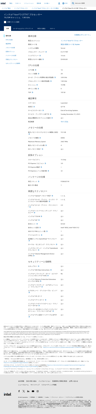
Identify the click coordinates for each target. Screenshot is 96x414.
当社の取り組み (31, 381)
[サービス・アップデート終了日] (51, 114)
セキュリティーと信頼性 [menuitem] (13, 63)
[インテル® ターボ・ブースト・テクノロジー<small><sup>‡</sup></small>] (30, 207)
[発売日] (34, 106)
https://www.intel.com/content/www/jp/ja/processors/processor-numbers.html (62, 347)
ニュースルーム (23, 385)
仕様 (7, 28)
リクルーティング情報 (48, 385)
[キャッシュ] (37, 85)
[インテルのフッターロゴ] (7, 394)
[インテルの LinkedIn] (28, 391)
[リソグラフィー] (40, 55)
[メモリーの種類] (40, 138)
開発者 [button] (39, 3)
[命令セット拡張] (40, 227)
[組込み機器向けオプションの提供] (52, 118)
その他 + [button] (47, 3)
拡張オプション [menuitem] (10, 51)
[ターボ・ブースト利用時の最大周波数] (55, 77)
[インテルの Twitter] (23, 391)
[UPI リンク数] (38, 88)
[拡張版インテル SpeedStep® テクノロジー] (29, 240)
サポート (52, 28)
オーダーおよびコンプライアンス (23, 28)
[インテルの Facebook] (19, 391)
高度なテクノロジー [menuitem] (12, 59)
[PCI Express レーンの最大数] (48, 171)
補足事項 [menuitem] (8, 44)
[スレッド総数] (39, 73)
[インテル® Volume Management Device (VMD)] (34, 255)
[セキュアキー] (39, 266)
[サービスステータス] (43, 110)
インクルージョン (44, 381)
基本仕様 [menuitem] (8, 36)
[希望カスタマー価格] (43, 59)
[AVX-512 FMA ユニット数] (47, 231)
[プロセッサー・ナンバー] (46, 52)
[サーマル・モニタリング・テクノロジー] (57, 244)
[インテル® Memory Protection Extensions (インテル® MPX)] (41, 281)
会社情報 (21, 381)
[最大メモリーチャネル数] (46, 145)
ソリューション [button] (29, 3)
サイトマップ (35, 385)
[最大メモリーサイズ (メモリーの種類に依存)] (29, 134)
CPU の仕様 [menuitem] (9, 40)
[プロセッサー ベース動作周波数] (51, 81)
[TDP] (32, 92)
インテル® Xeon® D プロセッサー (72, 41)
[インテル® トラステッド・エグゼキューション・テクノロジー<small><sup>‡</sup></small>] (42, 287)
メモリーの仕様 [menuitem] (10, 47)
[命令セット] (37, 224)
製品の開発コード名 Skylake (70, 44)
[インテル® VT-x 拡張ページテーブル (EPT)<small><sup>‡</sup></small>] (29, 317)
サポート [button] (18, 3)
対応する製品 (41, 28)
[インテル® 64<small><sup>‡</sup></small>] (39, 220)
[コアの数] (35, 70)
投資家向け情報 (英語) (59, 381)
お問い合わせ (73, 381)
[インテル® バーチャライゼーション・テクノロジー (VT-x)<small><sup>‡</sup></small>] (39, 305)
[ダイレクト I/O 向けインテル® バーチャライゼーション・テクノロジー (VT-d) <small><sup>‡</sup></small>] (53, 311)
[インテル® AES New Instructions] (51, 270)
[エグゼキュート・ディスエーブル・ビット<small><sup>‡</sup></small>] (29, 292)
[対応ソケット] (39, 181)
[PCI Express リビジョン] (45, 163)
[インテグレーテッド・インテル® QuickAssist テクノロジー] (39, 250)
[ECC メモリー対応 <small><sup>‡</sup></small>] (42, 149)
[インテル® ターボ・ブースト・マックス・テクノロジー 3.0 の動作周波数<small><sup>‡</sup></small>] (49, 201)
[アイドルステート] (41, 235)
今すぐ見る (64, 122)
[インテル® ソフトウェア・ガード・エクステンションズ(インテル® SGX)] (48, 275)
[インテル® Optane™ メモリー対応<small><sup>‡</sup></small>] (52, 196)
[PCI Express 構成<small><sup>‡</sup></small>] (41, 167)
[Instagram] (37, 391)
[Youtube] (33, 391)
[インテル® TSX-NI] (41, 216)
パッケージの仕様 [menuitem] (11, 55)
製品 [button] (11, 3)
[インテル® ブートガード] (46, 300)
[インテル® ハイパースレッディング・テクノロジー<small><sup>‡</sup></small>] (34, 212)
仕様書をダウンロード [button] (81, 35)
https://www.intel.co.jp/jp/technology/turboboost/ (16, 362)
